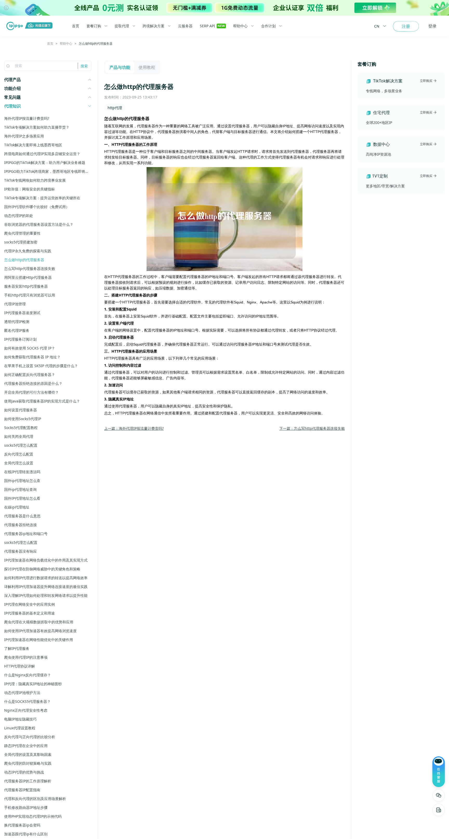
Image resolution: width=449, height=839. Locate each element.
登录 (432, 26)
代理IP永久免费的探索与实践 (27, 250)
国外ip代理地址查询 (20, 489)
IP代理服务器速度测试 (22, 312)
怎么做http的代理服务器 (24, 259)
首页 (50, 43)
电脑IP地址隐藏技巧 (20, 719)
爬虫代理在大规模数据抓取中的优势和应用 (38, 621)
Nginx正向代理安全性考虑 (25, 710)
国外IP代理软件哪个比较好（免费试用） (36, 206)
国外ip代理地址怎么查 (22, 480)
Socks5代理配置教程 (21, 427)
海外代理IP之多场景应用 (24, 136)
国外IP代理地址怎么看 (22, 498)
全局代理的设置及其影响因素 (27, 754)
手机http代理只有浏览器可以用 (29, 295)
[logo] (15, 26)
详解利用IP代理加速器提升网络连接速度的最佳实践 (46, 586)
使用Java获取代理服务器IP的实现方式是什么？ (42, 401)
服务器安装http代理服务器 (26, 286)
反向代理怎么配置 (18, 454)
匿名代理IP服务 (16, 330)
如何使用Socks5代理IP (22, 418)
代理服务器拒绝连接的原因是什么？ (33, 383)
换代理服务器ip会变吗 (22, 825)
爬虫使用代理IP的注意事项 (26, 657)
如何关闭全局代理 (18, 436)
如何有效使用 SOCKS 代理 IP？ (29, 348)
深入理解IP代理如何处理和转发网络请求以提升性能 (46, 595)
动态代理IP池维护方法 (22, 692)
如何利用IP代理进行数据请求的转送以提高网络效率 (46, 577)
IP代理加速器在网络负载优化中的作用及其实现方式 (46, 560)
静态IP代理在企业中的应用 (26, 745)
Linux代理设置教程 (19, 727)
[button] (6, 8)
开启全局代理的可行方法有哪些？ (31, 392)
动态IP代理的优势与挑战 (24, 772)
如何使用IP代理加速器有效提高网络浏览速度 (40, 630)
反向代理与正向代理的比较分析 (29, 736)
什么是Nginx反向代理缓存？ (27, 674)
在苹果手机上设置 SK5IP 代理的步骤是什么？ (41, 365)
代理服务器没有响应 (20, 551)
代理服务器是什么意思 (22, 515)
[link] (50, 43)
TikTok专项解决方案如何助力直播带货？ (36, 127)
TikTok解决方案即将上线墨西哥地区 (33, 144)
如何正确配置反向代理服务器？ (29, 374)
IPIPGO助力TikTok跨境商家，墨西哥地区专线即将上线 (47, 171)
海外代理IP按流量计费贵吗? (26, 118)
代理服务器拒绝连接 (20, 524)
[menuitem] (79, 26)
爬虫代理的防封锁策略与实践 (27, 763)
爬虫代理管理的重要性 (22, 233)
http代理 (115, 107)
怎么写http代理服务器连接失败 (29, 268)
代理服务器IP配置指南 (22, 789)
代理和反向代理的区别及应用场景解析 (35, 798)
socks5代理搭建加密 (20, 242)
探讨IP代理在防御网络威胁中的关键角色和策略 (42, 568)
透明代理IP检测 (16, 321)
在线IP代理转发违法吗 (22, 471)
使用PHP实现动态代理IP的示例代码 (33, 816)
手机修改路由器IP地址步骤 (26, 807)
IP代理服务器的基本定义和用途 (29, 613)
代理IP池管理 (15, 303)
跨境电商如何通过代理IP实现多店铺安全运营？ (42, 153)
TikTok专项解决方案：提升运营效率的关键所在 (42, 197)
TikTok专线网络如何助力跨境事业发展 (35, 180)
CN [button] (376, 26)
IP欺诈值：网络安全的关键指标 (29, 189)
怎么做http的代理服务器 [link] (96, 43)
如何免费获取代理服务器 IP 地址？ (32, 356)
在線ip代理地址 (16, 507)
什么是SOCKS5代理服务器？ (27, 701)
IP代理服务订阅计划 (20, 339)
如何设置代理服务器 (20, 409)
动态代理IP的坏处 (18, 215)
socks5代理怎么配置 (20, 445)
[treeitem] (47, 79)
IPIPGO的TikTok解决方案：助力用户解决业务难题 (44, 162)
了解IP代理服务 (16, 648)
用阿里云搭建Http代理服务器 (28, 277)
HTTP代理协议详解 (19, 666)
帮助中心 (66, 43)
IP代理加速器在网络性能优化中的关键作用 (38, 639)
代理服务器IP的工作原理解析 (27, 780)
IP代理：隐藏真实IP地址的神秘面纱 (33, 683)
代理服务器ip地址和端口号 (26, 533)
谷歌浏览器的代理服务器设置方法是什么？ (38, 224)
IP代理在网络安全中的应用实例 (29, 604)
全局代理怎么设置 (18, 462)
